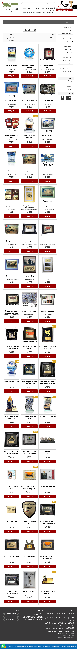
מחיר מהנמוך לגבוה (9, 39)
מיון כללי (12, 37)
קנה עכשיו (47, 76)
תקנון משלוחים (70, 86)
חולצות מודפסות (67, 44)
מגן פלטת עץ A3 (12, 521)
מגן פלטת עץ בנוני (29, 171)
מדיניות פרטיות (12, 646)
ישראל (51, 37)
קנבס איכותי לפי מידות (29, 311)
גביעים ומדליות (68, 27)
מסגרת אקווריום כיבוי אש (11, 556)
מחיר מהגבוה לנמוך (9, 40)
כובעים (70, 36)
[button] (74, 7)
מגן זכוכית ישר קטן (11, 66)
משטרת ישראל (68, 46)
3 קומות (47, 279)
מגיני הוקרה (65, 22)
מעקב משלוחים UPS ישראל (67, 81)
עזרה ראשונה (68, 55)
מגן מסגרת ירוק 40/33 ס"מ (47, 206)
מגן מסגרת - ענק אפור (47, 311)
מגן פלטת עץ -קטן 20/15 (29, 101)
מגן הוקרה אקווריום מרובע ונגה (48, 69)
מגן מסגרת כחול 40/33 (12, 101)
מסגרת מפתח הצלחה (29, 591)
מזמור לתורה (48, 595)
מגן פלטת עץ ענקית (29, 276)
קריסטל (11, 384)
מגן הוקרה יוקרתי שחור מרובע (29, 349)
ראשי (71, 22)
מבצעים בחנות (68, 74)
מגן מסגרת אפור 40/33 (48, 136)
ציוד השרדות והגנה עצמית (65, 68)
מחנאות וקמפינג (67, 71)
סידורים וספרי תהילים (66, 60)
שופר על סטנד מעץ (29, 556)
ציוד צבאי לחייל (68, 41)
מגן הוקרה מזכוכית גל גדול (48, 416)
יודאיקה (70, 63)
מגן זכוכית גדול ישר (12, 171)
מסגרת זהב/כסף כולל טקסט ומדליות (29, 209)
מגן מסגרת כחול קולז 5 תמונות (12, 279)
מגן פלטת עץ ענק (11, 206)
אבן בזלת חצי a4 (48, 101)
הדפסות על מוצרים (67, 33)
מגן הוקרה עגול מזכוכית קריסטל (29, 69)
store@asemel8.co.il (11, 619)
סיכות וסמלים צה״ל (67, 38)
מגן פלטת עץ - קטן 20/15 (29, 104)
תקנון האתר (70, 89)
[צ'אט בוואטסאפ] (3, 646)
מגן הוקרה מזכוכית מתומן (11, 381)
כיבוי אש (69, 52)
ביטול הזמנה (7, 6)
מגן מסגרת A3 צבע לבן (48, 486)
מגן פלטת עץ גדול (11, 241)
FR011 (47, 490)
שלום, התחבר (14, 3)
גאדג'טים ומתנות (67, 57)
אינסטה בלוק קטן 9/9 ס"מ (11, 490)
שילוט (70, 66)
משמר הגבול (68, 49)
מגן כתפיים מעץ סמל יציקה (12, 139)
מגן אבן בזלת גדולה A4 (48, 171)
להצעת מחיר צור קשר (68, 83)
